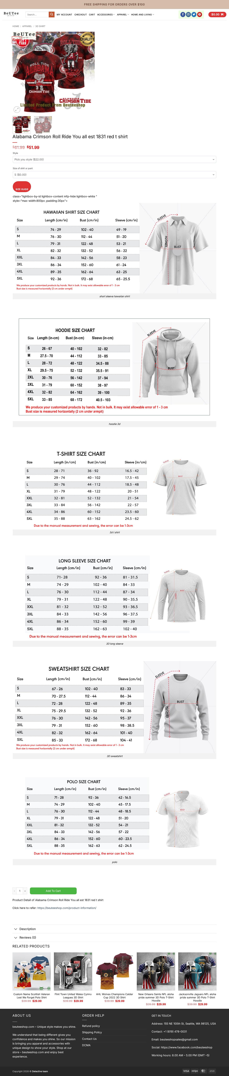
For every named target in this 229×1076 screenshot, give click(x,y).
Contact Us (89, 1038)
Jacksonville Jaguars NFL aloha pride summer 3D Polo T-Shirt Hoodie (197, 997)
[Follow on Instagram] (188, 14)
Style (15, 153)
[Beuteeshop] (11, 14)
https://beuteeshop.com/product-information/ (66, 908)
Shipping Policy (92, 1032)
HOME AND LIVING (141, 14)
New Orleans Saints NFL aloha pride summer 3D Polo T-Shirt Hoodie (156, 997)
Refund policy (91, 1026)
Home (15, 26)
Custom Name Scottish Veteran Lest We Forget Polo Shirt (31, 996)
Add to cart (53, 890)
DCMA (86, 1045)
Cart (92, 14)
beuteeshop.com (23, 1026)
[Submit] (52, 14)
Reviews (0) (27, 937)
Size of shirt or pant (23, 168)
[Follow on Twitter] (194, 14)
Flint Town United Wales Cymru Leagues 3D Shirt (73, 996)
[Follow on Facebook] (183, 14)
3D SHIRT (40, 26)
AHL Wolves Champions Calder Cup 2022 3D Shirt (114, 996)
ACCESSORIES (105, 14)
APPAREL (122, 14)
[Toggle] (15, 929)
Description (27, 929)
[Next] (89, 72)
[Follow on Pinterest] (199, 14)
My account (64, 14)
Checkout (80, 14)
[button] (217, 14)
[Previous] (18, 72)
